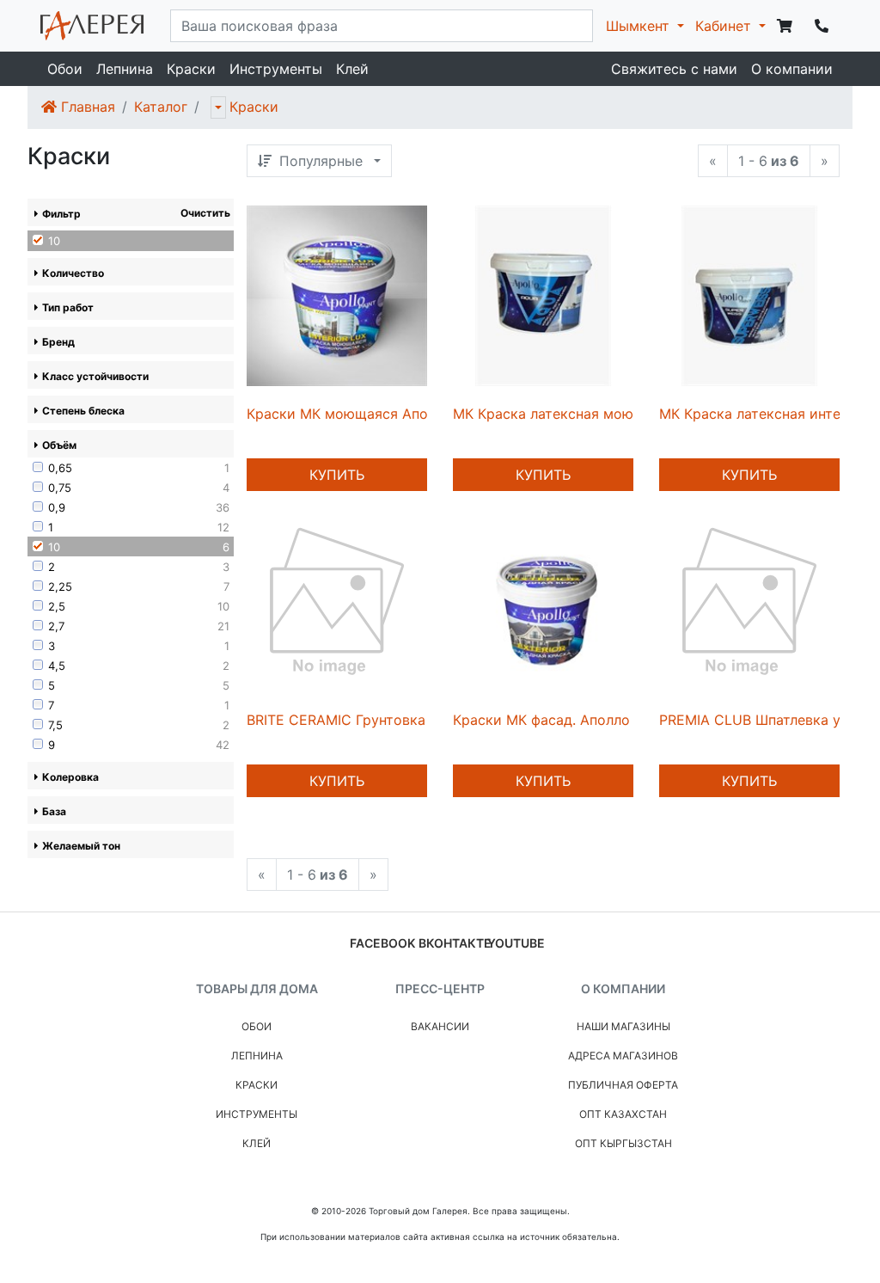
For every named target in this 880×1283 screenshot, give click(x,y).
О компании (792, 68)
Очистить (205, 212)
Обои (64, 68)
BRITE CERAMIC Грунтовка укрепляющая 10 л (400, 719)
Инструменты (275, 68)
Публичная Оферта (623, 1084)
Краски (191, 68)
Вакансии (440, 1026)
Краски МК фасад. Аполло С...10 (561, 719)
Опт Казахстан (623, 1114)
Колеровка (70, 776)
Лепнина (124, 68)
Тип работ (68, 307)
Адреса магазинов (623, 1055)
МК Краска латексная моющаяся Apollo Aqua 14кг (623, 413)
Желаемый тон (81, 845)
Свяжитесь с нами (674, 68)
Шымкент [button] (640, 25)
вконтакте (455, 943)
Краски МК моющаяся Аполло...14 (361, 413)
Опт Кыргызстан (623, 1143)
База (54, 811)
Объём (59, 445)
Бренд (58, 341)
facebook (382, 943)
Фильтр (61, 213)
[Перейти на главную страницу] (92, 26)
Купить (336, 474)
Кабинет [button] (725, 25)
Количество (73, 273)
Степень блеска (83, 410)
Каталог (160, 106)
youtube (516, 943)
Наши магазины (623, 1026)
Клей (352, 68)
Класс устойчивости (95, 376)
